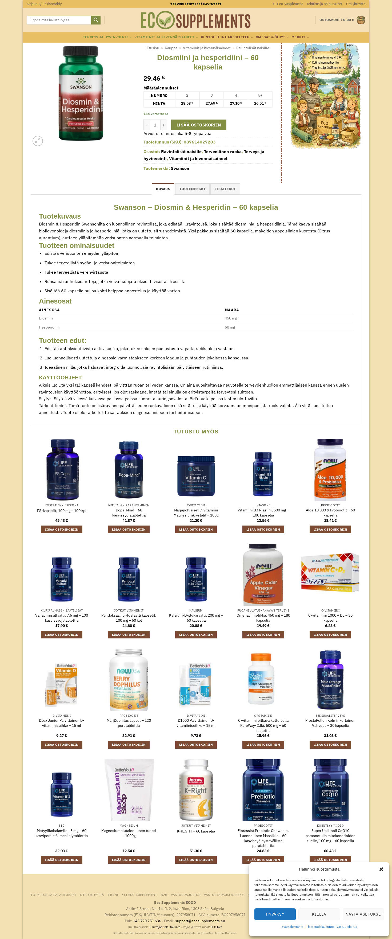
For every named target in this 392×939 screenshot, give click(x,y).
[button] (381, 869)
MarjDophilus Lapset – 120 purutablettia (129, 723)
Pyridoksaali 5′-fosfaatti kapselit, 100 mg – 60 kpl (128, 618)
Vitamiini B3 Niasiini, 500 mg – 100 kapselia (263, 513)
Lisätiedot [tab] (225, 189)
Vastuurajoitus (347, 927)
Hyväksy (275, 914)
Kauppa (171, 48)
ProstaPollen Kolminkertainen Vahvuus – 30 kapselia (330, 723)
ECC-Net (216, 927)
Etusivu (153, 48)
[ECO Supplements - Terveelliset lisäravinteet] (196, 20)
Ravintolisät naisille (252, 48)
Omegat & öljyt (270, 37)
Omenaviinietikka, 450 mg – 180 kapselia (263, 618)
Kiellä (319, 914)
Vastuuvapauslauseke (224, 894)
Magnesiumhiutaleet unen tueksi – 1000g (128, 833)
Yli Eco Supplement (287, 4)
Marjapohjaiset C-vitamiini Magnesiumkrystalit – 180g (196, 513)
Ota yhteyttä (355, 4)
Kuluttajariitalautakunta (164, 927)
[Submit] (95, 20)
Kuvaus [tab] (163, 189)
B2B (164, 894)
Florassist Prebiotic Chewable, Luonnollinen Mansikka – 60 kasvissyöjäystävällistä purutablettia (263, 838)
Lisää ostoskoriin (199, 125)
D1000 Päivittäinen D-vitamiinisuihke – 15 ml (196, 723)
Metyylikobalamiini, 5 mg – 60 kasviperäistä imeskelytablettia (61, 833)
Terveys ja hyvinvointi (105, 37)
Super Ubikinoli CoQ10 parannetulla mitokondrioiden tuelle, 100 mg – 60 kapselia (330, 835)
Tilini (113, 894)
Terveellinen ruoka (223, 151)
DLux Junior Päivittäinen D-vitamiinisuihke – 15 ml (61, 723)
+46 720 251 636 (147, 920)
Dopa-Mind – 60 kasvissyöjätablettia (129, 513)
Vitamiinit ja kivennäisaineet (164, 37)
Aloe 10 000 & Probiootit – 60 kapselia (330, 513)
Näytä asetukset (364, 914)
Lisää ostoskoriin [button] (61, 529)
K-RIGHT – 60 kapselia (196, 831)
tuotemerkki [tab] (192, 189)
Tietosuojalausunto (320, 927)
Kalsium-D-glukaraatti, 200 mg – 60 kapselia (196, 618)
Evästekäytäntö (292, 927)
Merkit (298, 37)
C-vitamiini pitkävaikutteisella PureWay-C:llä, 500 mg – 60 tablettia (263, 725)
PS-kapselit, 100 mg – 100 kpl (61, 510)
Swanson (180, 168)
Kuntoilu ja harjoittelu (225, 37)
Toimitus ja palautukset (324, 4)
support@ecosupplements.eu (200, 920)
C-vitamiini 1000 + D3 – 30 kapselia (330, 618)
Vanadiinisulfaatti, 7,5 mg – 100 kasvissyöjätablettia (61, 618)
